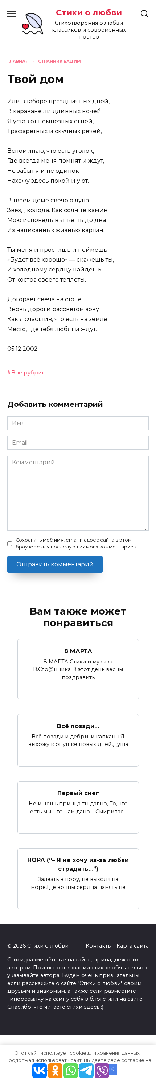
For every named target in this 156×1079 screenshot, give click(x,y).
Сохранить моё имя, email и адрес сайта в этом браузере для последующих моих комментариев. (76, 543)
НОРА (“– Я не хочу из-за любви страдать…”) (78, 864)
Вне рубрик (28, 372)
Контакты (99, 946)
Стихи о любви (89, 12)
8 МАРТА (78, 650)
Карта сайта (132, 946)
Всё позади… (78, 725)
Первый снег (78, 793)
